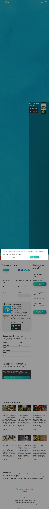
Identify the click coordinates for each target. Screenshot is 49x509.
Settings (13, 257)
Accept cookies (34, 257)
